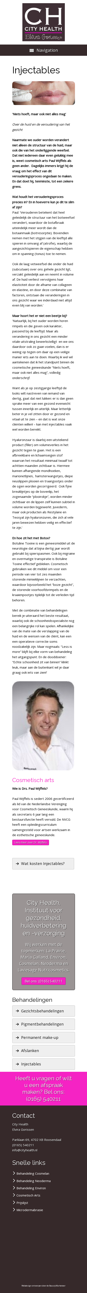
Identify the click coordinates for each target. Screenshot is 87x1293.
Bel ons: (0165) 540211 (44, 981)
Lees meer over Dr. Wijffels (31, 842)
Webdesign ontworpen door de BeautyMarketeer (43, 1285)
